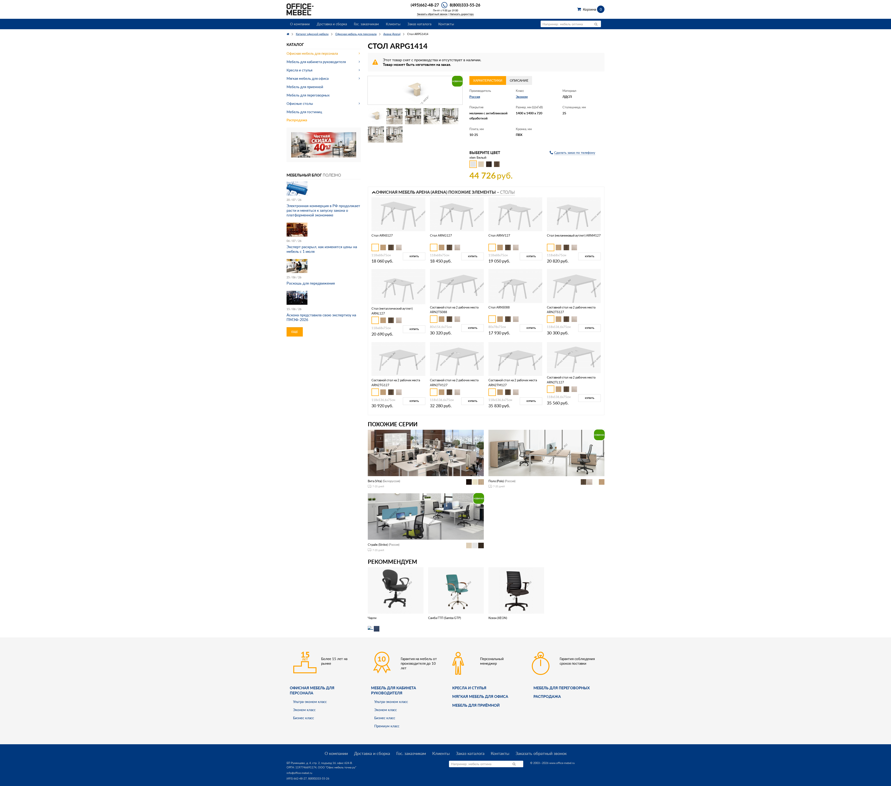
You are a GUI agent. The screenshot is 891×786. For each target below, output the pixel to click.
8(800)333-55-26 (465, 5)
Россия (474, 96)
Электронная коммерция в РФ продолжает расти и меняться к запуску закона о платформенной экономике (323, 210)
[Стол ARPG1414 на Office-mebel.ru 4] (431, 116)
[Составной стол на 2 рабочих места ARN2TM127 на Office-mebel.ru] (515, 358)
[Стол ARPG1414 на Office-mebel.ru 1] (376, 116)
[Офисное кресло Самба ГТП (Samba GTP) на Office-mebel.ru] (456, 590)
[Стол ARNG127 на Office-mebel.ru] (457, 214)
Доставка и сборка (332, 24)
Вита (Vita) (375, 481)
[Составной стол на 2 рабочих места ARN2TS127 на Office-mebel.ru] (574, 285)
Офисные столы (300, 103)
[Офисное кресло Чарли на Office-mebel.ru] (395, 590)
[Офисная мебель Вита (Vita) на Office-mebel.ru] (426, 452)
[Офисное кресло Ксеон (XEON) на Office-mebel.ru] (516, 590)
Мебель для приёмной (476, 705)
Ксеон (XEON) (497, 618)
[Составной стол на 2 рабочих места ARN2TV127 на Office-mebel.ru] (457, 358)
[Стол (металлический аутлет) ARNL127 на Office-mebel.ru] (398, 286)
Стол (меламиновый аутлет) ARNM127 (574, 235)
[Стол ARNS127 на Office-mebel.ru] (398, 214)
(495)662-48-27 (425, 5)
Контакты (446, 24)
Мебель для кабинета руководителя (316, 61)
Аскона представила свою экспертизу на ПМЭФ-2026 (321, 317)
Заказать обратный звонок (432, 14)
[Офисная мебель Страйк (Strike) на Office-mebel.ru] (426, 516)
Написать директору (462, 14)
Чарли (372, 618)
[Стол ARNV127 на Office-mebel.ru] (515, 214)
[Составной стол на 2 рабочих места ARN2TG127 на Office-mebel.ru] (398, 358)
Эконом (522, 96)
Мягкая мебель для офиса (308, 78)
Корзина (592, 9)
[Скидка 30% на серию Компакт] (323, 144)
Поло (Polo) (496, 481)
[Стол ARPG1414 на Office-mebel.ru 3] (413, 116)
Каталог (295, 44)
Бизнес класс (303, 717)
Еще (294, 332)
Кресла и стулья (299, 70)
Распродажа (297, 120)
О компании (300, 24)
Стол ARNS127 (382, 235)
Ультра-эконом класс (310, 701)
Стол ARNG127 (441, 235)
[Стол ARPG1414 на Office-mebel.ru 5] (450, 116)
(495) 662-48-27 (297, 778)
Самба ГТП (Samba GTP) (444, 618)
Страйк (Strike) (378, 544)
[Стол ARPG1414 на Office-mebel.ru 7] (394, 134)
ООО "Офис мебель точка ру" (337, 767)
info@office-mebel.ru (299, 773)
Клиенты (393, 24)
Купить (414, 256)
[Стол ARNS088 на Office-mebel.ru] (515, 285)
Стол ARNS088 (499, 307)
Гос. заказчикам (366, 24)
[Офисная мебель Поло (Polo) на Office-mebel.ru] (546, 452)
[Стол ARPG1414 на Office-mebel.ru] (415, 90)
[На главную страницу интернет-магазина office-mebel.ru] (300, 9)
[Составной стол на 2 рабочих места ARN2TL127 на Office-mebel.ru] (574, 357)
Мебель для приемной (305, 86)
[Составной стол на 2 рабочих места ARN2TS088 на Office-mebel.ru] (457, 285)
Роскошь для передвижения (311, 283)
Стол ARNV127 (499, 235)
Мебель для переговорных (308, 95)
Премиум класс (386, 726)
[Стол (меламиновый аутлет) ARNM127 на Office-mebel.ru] (574, 214)
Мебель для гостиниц (304, 111)
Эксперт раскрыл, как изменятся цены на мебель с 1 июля (322, 249)
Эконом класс (304, 709)
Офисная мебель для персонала (312, 53)
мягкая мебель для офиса (480, 696)
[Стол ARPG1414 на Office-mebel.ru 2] (394, 116)
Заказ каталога (419, 24)
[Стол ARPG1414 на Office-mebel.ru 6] (376, 134)
